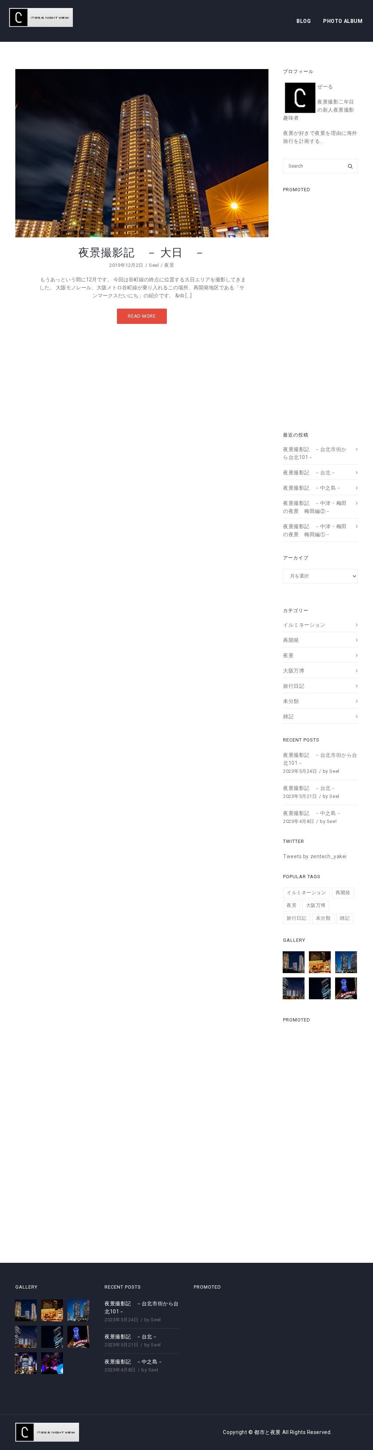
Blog (304, 21)
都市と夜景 (268, 1432)
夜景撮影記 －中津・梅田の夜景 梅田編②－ (315, 507)
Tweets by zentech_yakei (315, 856)
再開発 (291, 640)
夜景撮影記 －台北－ (309, 472)
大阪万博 (293, 671)
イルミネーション (304, 625)
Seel (154, 265)
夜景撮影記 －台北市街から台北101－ (315, 453)
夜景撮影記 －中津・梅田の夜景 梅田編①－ (315, 530)
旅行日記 (293, 686)
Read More (142, 316)
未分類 (291, 701)
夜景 (169, 265)
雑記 (288, 716)
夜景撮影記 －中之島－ (312, 488)
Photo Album (342, 21)
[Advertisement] (320, 310)
